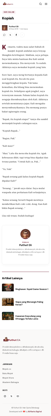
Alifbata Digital (35, 412)
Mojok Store (8, 378)
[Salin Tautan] (22, 35)
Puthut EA (25, 245)
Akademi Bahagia (10, 382)
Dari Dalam (9, 12)
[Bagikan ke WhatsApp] (4, 35)
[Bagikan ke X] (10, 35)
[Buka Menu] (46, 3)
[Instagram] (4, 396)
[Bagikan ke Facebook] (16, 35)
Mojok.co (6, 369)
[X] (11, 396)
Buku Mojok (7, 374)
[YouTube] (17, 396)
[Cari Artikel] (40, 4)
